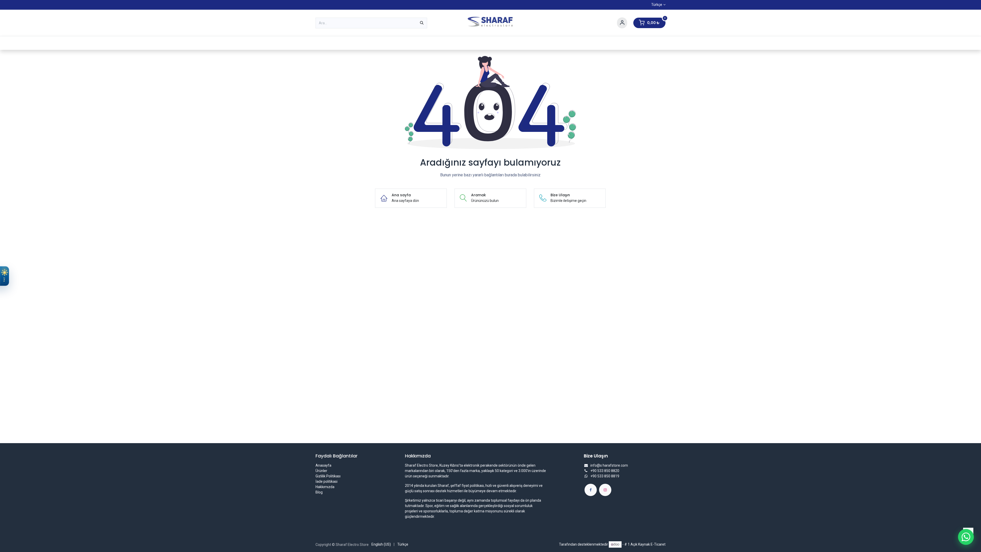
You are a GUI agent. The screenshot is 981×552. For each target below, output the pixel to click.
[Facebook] (591, 490)
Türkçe (656, 5)
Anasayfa (323, 465)
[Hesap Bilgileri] (622, 22)
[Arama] (422, 23)
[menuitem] (337, 43)
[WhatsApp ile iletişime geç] (966, 537)
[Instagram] (605, 490)
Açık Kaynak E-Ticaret (647, 544)
